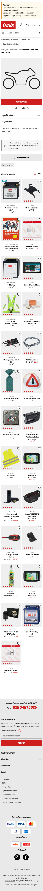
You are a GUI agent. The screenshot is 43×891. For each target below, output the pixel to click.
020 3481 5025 (24, 707)
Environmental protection (11, 802)
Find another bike (19, 108)
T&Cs (4, 783)
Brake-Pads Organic (11, 670)
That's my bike (21, 102)
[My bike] (27, 25)
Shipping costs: (10, 881)
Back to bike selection (11, 44)
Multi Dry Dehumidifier (11, 398)
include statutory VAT (16, 875)
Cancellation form (8, 795)
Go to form (16, 148)
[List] (39, 174)
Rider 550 (32, 593)
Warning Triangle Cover (32, 398)
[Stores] (21, 25)
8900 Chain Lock (32, 360)
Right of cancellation (9, 791)
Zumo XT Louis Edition (32, 285)
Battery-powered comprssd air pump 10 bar (11, 516)
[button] (39, 33)
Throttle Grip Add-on (32, 555)
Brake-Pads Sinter (32, 246)
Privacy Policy (7, 787)
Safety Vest (11, 475)
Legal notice (6, 779)
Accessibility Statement (10, 798)
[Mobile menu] (3, 32)
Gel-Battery (11, 285)
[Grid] (35, 173)
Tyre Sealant (11, 593)
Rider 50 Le (32, 475)
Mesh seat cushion (31, 208)
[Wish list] (33, 25)
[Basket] (40, 25)
